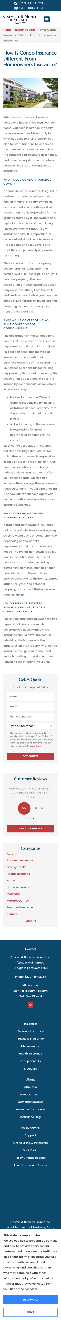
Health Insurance (30, 1053)
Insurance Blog (24, 30)
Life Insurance (30, 1046)
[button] (47, 19)
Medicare (30, 1069)
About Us (30, 1087)
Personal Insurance (30, 1031)
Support (30, 1135)
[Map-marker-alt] (30, 1005)
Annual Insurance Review (30, 1165)
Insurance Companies (30, 1109)
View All (30, 921)
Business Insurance (30, 1039)
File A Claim (30, 1150)
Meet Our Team (30, 1094)
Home (7, 30)
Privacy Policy (35, 746)
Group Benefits (30, 1061)
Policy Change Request (30, 1158)
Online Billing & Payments (30, 1143)
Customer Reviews (30, 1102)
